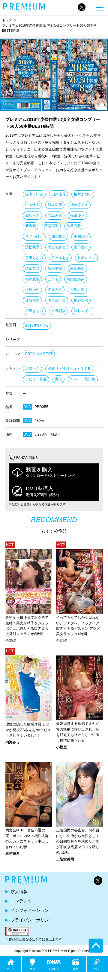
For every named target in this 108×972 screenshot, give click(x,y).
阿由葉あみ (76, 279)
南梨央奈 (77, 268)
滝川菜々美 (57, 300)
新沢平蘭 (55, 268)
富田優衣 (81, 247)
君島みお (55, 215)
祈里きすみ (34, 311)
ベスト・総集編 (82, 379)
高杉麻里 (32, 215)
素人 (58, 379)
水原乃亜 (32, 289)
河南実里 (51, 226)
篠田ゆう (77, 215)
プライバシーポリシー (32, 920)
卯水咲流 (58, 236)
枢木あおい (83, 194)
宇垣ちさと (57, 247)
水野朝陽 (58, 311)
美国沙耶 (81, 236)
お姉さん (32, 368)
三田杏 (53, 279)
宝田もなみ (34, 258)
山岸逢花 (58, 194)
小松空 (61, 747)
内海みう (55, 289)
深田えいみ (34, 194)
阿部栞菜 (32, 268)
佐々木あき (60, 258)
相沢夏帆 (32, 279)
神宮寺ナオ (79, 204)
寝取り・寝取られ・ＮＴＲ (69, 368)
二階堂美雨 (65, 859)
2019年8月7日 (37, 325)
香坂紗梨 (77, 289)
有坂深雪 (55, 204)
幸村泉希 (12, 853)
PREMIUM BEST (38, 354)
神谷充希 (74, 226)
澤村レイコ (83, 311)
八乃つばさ (34, 236)
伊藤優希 (32, 204)
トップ (7, 20)
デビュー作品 (36, 379)
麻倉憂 (30, 226)
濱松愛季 (32, 247)
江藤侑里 (32, 300)
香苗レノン (86, 258)
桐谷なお (81, 300)
